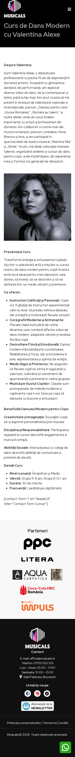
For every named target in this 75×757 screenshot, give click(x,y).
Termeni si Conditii (55, 723)
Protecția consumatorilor (24, 723)
